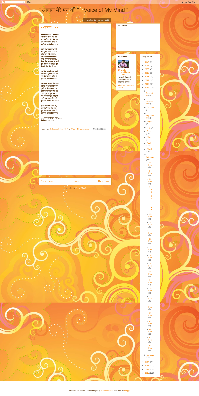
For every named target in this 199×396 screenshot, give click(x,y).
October (150, 107)
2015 (147, 88)
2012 (147, 369)
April (149, 143)
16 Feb (150, 264)
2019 (147, 73)
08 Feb (150, 330)
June (149, 131)
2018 (147, 76)
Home (76, 181)
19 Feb (150, 248)
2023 (147, 65)
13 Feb (150, 289)
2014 (147, 362)
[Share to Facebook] (101, 129)
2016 (147, 84)
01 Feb (150, 347)
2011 (147, 373)
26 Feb (150, 180)
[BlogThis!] (96, 129)
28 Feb (150, 164)
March (149, 149)
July (149, 127)
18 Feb (150, 256)
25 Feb (150, 215)
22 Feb (150, 240)
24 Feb (150, 223)
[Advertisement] (75, 154)
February (150, 157)
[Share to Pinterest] (104, 129)
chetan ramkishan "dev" (125, 72)
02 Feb (150, 338)
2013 (147, 366)
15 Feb (150, 273)
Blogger (127, 391)
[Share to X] (99, 129)
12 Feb (150, 297)
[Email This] (94, 129)
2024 (147, 62)
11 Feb (150, 306)
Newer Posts (47, 181)
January (150, 355)
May (149, 137)
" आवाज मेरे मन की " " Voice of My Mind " (83, 10)
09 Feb (150, 322)
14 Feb (150, 281)
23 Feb (150, 232)
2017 (147, 80)
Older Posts (103, 181)
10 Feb (150, 314)
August (150, 121)
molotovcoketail (107, 391)
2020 (147, 69)
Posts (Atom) (80, 188)
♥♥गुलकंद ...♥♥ (49, 27)
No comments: (83, 129)
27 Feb (150, 172)
